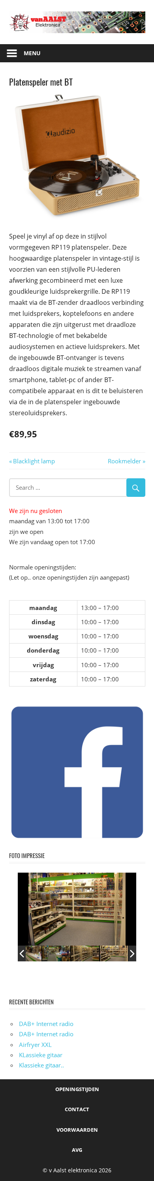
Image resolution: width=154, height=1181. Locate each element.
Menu (32, 53)
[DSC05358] (27, 953)
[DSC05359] (56, 953)
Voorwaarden (77, 1129)
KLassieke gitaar (40, 1055)
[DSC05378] (114, 953)
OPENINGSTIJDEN (77, 1089)
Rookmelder (124, 461)
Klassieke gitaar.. (41, 1065)
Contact (77, 1109)
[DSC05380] (85, 953)
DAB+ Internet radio (46, 1024)
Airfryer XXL (35, 1045)
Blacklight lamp (34, 461)
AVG (77, 1149)
